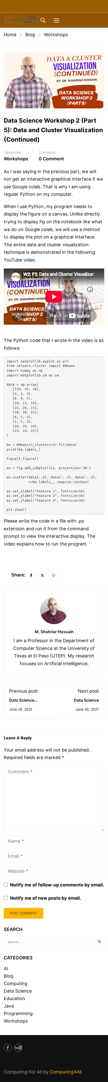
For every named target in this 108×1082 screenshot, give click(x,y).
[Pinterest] (54, 575)
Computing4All (65, 1072)
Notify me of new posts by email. (45, 898)
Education (14, 998)
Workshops (56, 34)
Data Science (18, 991)
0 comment (51, 158)
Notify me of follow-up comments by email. (57, 884)
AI (6, 968)
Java (9, 1006)
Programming (18, 1013)
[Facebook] (31, 575)
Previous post (23, 691)
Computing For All (23, 1072)
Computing (15, 983)
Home (10, 34)
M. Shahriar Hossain (54, 631)
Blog (30, 34)
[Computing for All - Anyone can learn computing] (20, 20)
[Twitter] (42, 575)
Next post (88, 691)
